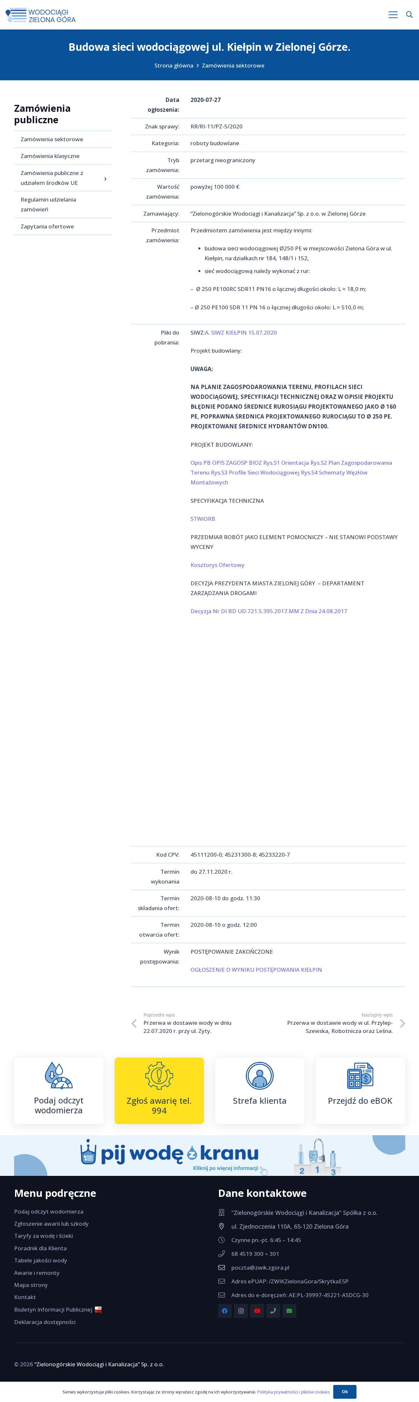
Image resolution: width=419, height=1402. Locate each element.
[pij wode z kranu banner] (209, 1155)
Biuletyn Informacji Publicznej (54, 1309)
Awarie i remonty (37, 1272)
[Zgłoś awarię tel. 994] (159, 1076)
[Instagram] (241, 1311)
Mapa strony (31, 1285)
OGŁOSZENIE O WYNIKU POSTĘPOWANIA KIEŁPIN (256, 969)
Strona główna (174, 65)
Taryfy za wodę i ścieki (43, 1235)
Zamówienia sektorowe (233, 65)
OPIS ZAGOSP (229, 462)
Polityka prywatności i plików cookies (293, 1392)
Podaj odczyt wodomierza (58, 1105)
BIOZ (255, 462)
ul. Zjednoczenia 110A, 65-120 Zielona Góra (290, 1226)
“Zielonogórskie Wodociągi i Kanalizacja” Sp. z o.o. (99, 1364)
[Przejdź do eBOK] (360, 1076)
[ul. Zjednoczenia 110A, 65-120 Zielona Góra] (224, 1226)
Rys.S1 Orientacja (286, 462)
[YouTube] (257, 1311)
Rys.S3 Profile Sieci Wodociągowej (255, 472)
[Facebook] (225, 1311)
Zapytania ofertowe (47, 226)
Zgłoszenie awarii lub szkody (51, 1223)
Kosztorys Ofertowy (218, 565)
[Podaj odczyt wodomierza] (59, 1075)
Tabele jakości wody (40, 1260)
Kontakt (25, 1297)
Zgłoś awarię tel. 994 (159, 1105)
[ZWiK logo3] (41, 15)
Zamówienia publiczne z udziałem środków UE (52, 177)
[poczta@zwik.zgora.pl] (224, 1267)
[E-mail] (289, 1311)
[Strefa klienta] (260, 1076)
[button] (393, 14)
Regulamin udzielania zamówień (48, 204)
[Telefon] (273, 1311)
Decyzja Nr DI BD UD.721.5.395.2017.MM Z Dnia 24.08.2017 (269, 611)
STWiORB (203, 518)
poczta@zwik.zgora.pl (260, 1267)
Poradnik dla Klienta (40, 1248)
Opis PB (201, 462)
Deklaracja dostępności (45, 1322)
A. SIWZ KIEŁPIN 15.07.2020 (241, 332)
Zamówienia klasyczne (50, 156)
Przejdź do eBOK (360, 1100)
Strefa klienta (260, 1100)
